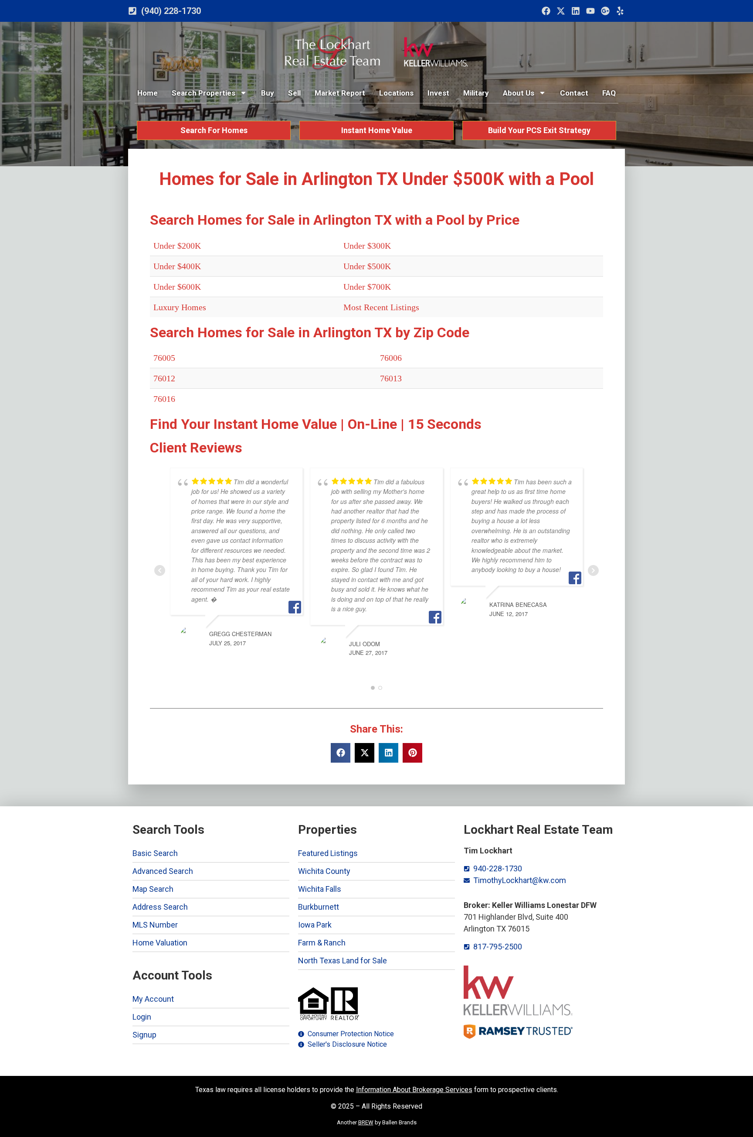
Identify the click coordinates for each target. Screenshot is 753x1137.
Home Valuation (159, 942)
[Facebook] (546, 11)
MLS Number (155, 924)
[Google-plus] (605, 11)
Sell (294, 93)
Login (141, 1016)
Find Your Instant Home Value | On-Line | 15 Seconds (316, 424)
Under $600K (177, 286)
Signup (144, 1034)
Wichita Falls (319, 889)
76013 (391, 378)
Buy (267, 93)
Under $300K (367, 245)
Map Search (152, 889)
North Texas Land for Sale (342, 960)
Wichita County (324, 871)
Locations (396, 93)
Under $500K (367, 266)
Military (476, 93)
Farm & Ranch (322, 942)
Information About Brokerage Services (414, 1090)
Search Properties (203, 93)
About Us (518, 93)
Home (147, 93)
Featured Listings (328, 853)
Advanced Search (162, 871)
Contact (574, 93)
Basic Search (155, 853)
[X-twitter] (561, 11)
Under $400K (177, 266)
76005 (164, 358)
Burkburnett (318, 906)
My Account (153, 998)
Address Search (160, 906)
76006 (391, 358)
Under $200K (177, 245)
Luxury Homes (179, 307)
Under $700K (367, 286)
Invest (438, 93)
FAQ (609, 93)
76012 (164, 378)
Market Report (340, 93)
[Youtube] (590, 11)
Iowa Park (315, 924)
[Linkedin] (575, 11)
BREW (365, 1122)
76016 (164, 399)
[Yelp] (620, 11)
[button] (340, 753)
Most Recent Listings (381, 307)
